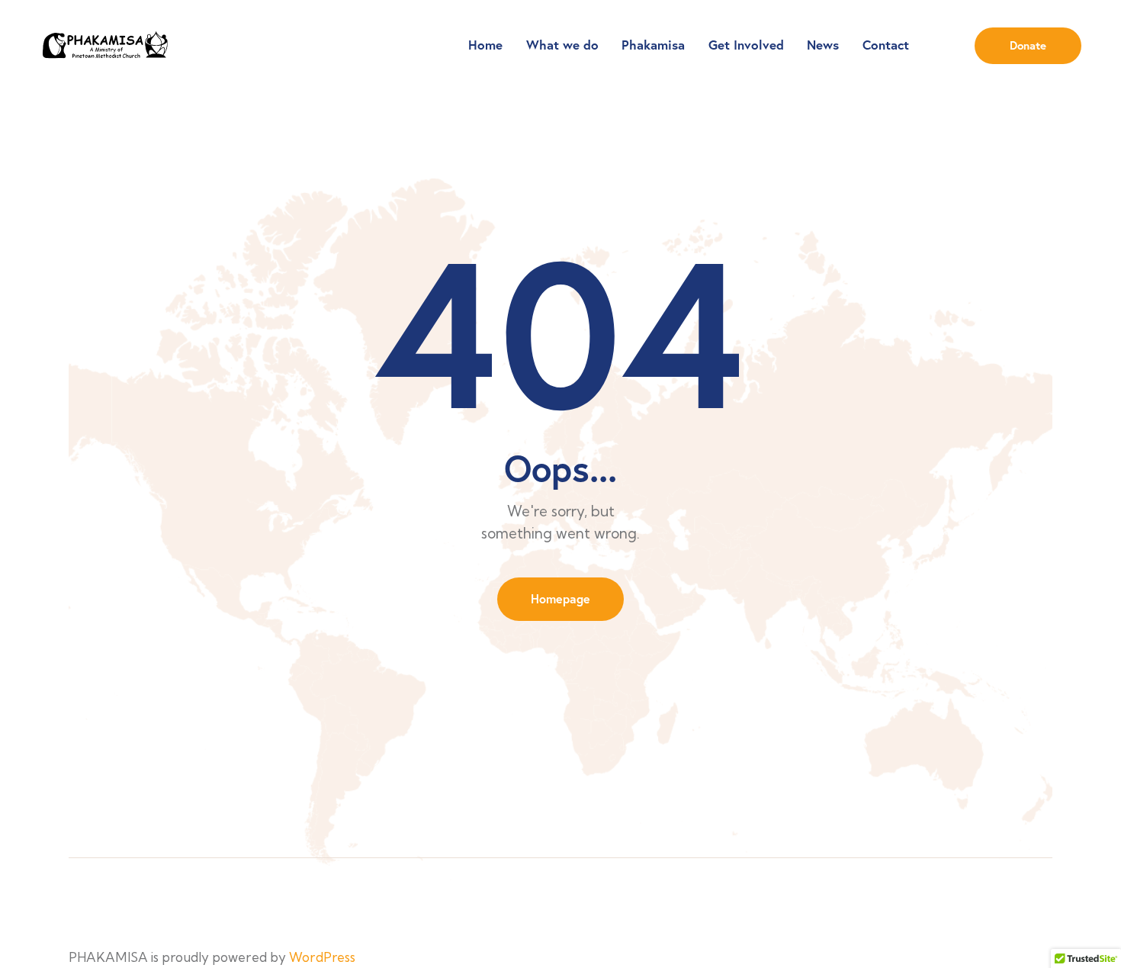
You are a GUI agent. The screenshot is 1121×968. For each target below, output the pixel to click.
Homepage (560, 598)
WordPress (322, 957)
